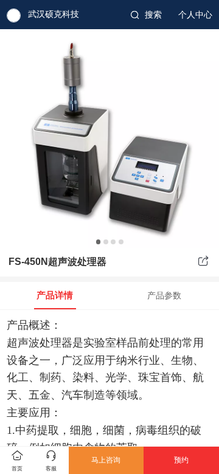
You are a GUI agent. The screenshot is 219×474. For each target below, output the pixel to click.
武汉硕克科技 (53, 14)
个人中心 (195, 14)
